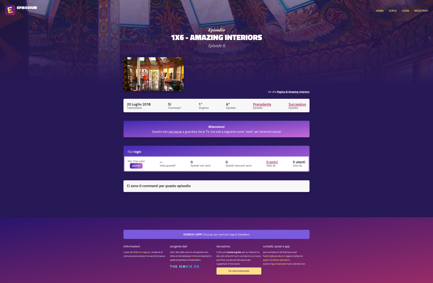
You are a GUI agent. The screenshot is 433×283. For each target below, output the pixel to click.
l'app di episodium (279, 264)
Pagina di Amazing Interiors (293, 92)
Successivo (297, 104)
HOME (380, 11)
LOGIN (405, 11)
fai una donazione (239, 271)
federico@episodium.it (274, 256)
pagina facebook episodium (276, 260)
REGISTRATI (421, 11)
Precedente (262, 104)
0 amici (272, 162)
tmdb (194, 256)
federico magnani (141, 252)
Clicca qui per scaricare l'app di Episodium (216, 234)
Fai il (134, 151)
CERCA (393, 11)
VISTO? (136, 166)
